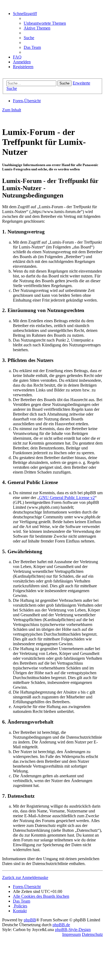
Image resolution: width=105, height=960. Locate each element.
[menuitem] (45, 23)
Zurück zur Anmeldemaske (25, 877)
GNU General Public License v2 (67, 497)
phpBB (30, 920)
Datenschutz (92, 934)
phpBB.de (61, 924)
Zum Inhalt (11, 110)
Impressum (71, 934)
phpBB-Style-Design (73, 929)
